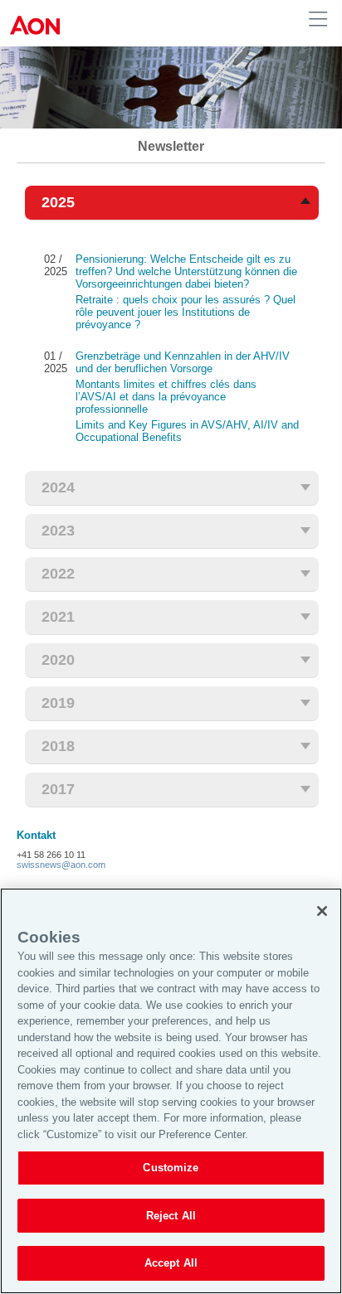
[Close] (322, 911)
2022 (58, 573)
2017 (58, 789)
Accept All (171, 1263)
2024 (58, 487)
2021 (58, 616)
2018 (58, 746)
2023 (58, 530)
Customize (170, 1167)
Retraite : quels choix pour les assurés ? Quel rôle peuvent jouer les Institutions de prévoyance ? (186, 312)
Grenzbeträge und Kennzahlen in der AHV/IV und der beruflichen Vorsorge (183, 362)
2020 (58, 660)
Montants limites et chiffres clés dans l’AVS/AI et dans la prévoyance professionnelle (166, 396)
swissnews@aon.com (61, 865)
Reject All (171, 1215)
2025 (58, 202)
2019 (58, 703)
